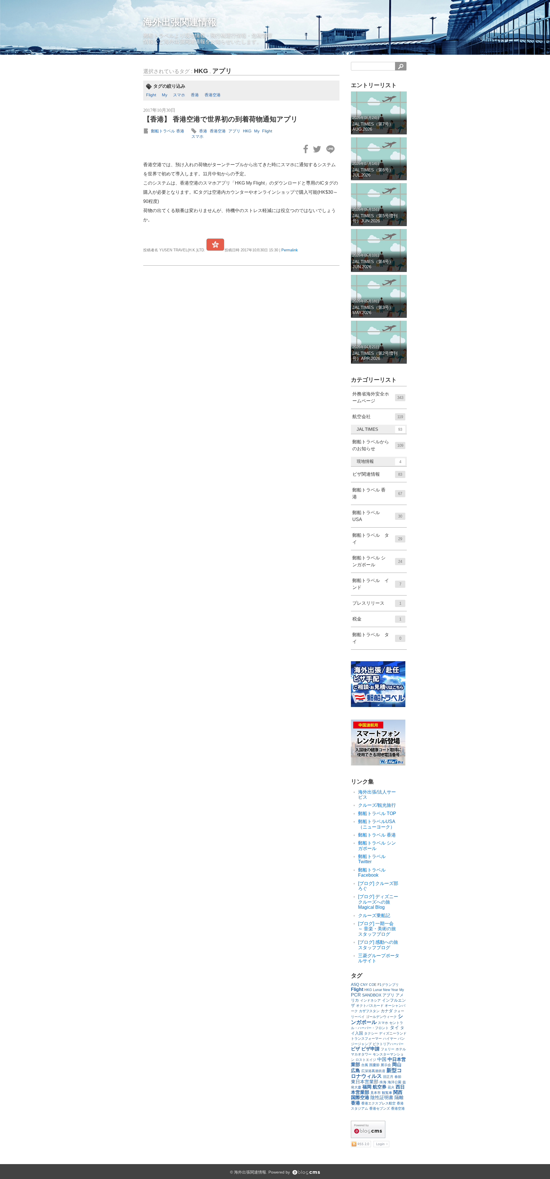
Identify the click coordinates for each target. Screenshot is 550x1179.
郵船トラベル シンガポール (377, 561)
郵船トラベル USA (377, 516)
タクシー (371, 1033)
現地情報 (379, 461)
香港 (195, 95)
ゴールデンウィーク (381, 1017)
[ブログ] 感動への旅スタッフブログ (378, 945)
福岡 (367, 1086)
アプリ (222, 71)
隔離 (399, 1097)
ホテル (401, 1049)
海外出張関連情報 (180, 22)
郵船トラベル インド (376, 584)
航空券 (379, 1086)
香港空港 (213, 95)
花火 (391, 1087)
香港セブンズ (379, 1108)
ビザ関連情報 (377, 474)
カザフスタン (369, 1011)
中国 (381, 1059)
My (164, 95)
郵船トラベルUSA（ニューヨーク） (376, 824)
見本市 (375, 1093)
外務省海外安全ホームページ (377, 397)
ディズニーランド (392, 1033)
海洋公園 (394, 1082)
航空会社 (377, 416)
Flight (151, 95)
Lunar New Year (385, 990)
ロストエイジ (365, 1060)
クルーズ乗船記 (374, 915)
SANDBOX (371, 995)
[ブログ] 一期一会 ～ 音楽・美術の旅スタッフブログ (378, 929)
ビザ (355, 1048)
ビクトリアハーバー (388, 1044)
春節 (397, 1077)
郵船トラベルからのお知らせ (377, 445)
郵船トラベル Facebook (372, 872)
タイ (394, 1027)
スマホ (179, 95)
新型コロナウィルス (376, 1073)
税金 (376, 618)
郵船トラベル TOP (377, 813)
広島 (355, 1070)
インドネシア (370, 1000)
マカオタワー (361, 1054)
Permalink (289, 250)
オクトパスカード (370, 1006)
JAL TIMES (379, 429)
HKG (201, 71)
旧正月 (388, 1077)
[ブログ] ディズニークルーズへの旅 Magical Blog (378, 902)
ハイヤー (390, 1039)
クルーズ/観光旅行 (377, 805)
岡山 (396, 1064)
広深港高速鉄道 (373, 1071)
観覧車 (387, 1093)
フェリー (387, 1049)
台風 (364, 1065)
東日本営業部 (364, 1081)
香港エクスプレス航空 (378, 1103)
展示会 (386, 1065)
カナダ (387, 1010)
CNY (364, 985)
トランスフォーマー (366, 1039)
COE (372, 985)
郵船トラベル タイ (377, 539)
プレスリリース (376, 603)
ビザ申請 (370, 1048)
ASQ (355, 984)
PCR (356, 994)
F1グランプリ (388, 985)
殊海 (383, 1082)
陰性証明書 (381, 1097)
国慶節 (374, 1065)
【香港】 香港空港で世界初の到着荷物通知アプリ (220, 119)
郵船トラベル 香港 (167, 131)
